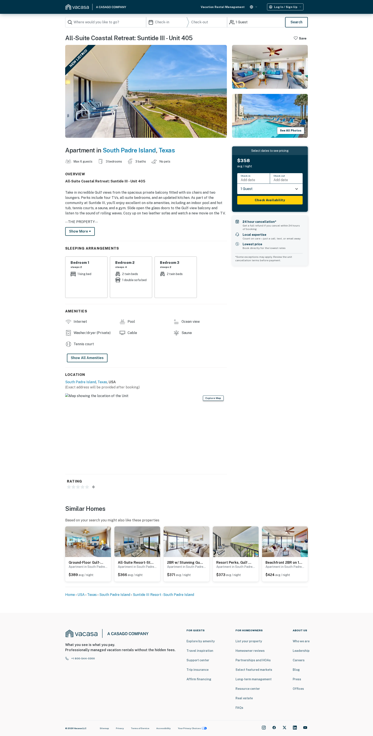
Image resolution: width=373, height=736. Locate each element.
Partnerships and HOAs (253, 660)
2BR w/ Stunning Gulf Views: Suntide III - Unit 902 (185, 562)
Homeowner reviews (250, 650)
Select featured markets (253, 669)
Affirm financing (198, 679)
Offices (298, 688)
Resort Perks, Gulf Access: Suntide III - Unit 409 (234, 562)
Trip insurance (197, 669)
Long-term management (253, 679)
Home (70, 595)
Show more (79, 231)
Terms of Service (140, 728)
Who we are (301, 641)
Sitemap (104, 728)
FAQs (239, 707)
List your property (248, 641)
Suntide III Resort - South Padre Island (163, 595)
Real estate (244, 698)
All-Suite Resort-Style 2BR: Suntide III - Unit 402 (136, 562)
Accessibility (163, 728)
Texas (167, 150)
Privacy (120, 728)
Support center (197, 660)
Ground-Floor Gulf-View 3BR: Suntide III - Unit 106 (87, 562)
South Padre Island (129, 150)
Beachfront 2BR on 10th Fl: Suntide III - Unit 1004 (284, 562)
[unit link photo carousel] (88, 541)
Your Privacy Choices (189, 728)
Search (296, 22)
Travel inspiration (199, 650)
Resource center (247, 688)
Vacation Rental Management (223, 7)
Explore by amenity (200, 641)
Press (297, 679)
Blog (296, 669)
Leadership (301, 650)
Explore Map (213, 398)
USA (81, 595)
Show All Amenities (87, 358)
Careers (299, 660)
